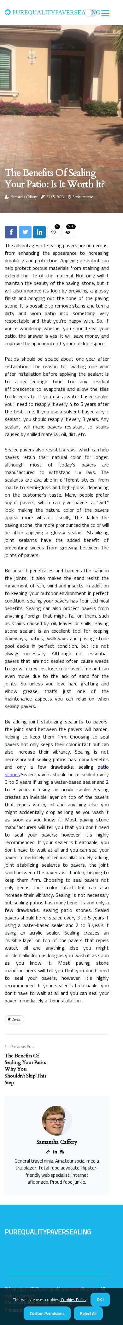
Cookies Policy (73, 1299)
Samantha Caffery (24, 196)
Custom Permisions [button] (47, 1313)
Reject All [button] (88, 1313)
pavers (16, 1019)
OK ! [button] (100, 1299)
